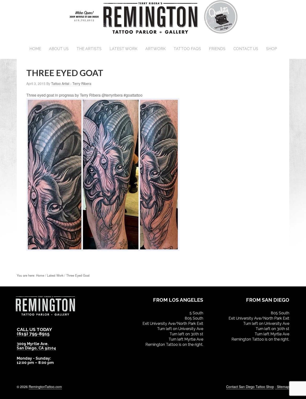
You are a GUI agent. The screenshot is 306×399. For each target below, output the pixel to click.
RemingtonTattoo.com (45, 386)
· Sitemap (282, 386)
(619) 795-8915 (33, 333)
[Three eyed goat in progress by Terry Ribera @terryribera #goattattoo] (102, 248)
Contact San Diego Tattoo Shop (250, 386)
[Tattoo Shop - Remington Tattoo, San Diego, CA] (153, 33)
